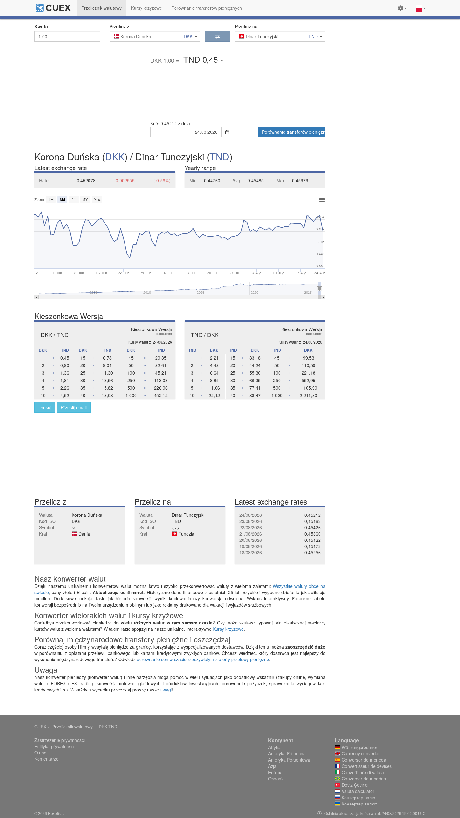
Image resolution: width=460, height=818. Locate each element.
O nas (40, 752)
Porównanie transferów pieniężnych (293, 132)
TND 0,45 (201, 59)
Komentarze (46, 759)
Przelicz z (119, 26)
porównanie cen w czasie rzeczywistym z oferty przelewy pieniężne (203, 659)
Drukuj (44, 407)
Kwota (41, 26)
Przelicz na (246, 26)
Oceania (276, 778)
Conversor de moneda (363, 760)
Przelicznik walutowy (72, 726)
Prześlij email (74, 407)
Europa (275, 772)
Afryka (274, 747)
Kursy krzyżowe (228, 629)
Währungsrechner (358, 747)
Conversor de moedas (363, 778)
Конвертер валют (358, 797)
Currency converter (360, 753)
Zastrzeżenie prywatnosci (59, 740)
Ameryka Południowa (289, 760)
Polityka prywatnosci (54, 746)
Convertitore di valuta (362, 772)
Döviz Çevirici (354, 785)
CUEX (40, 726)
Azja (272, 766)
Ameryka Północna (287, 753)
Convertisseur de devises (366, 766)
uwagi (166, 689)
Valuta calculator (357, 791)
